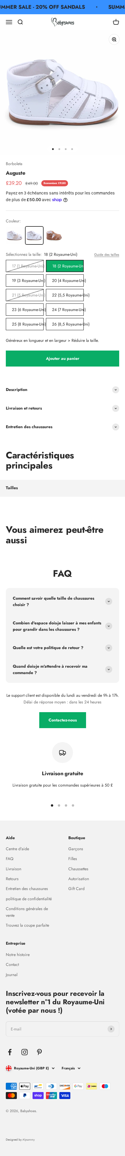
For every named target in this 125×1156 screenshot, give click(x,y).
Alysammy (28, 1139)
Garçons (75, 849)
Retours (12, 879)
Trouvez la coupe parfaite (27, 925)
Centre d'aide (17, 849)
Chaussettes (78, 869)
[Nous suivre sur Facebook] (10, 1052)
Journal (11, 975)
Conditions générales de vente (27, 912)
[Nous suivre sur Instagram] (24, 1052)
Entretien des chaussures (27, 888)
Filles (72, 859)
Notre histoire (18, 954)
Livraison (13, 869)
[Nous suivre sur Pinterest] (39, 1052)
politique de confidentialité (29, 899)
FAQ (9, 859)
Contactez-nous (63, 720)
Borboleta (14, 164)
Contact (12, 964)
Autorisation (78, 879)
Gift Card (76, 888)
